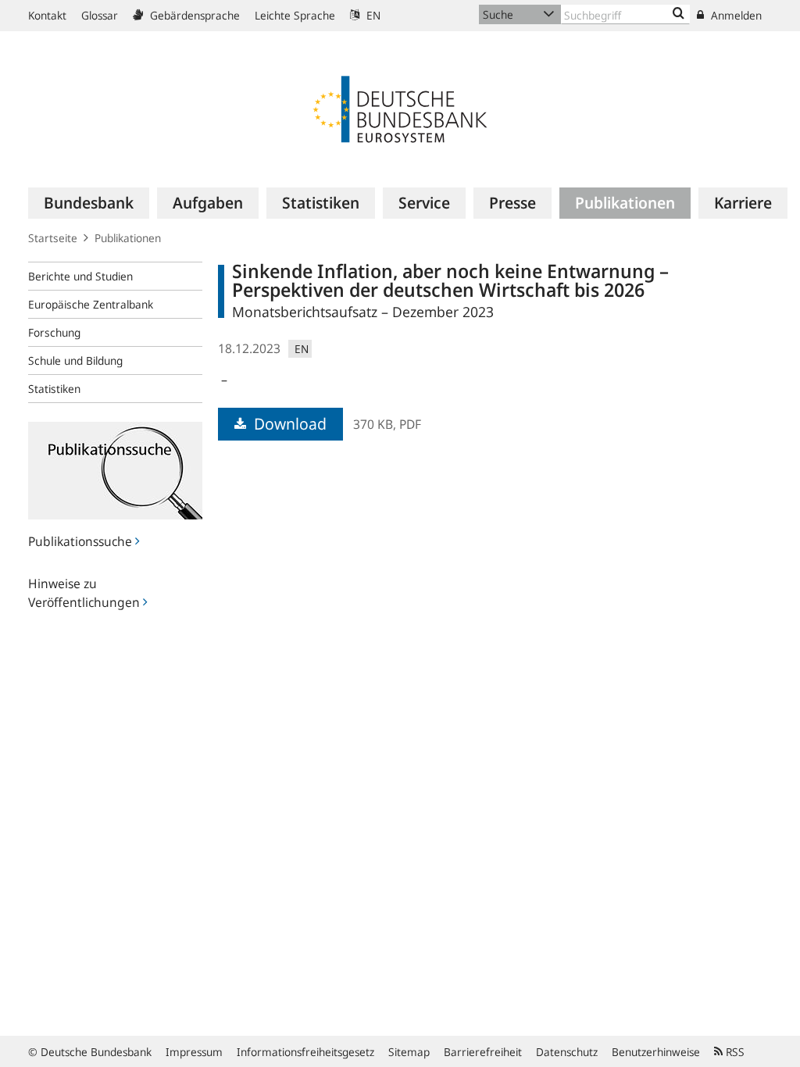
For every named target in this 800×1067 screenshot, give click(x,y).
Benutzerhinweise (656, 1051)
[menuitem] (88, 203)
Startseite (52, 237)
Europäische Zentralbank (90, 304)
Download (288, 423)
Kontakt (47, 15)
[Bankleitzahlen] (678, 14)
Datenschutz (567, 1051)
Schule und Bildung (75, 360)
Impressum (194, 1051)
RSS (734, 1051)
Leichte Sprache (295, 15)
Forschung (54, 332)
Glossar (99, 15)
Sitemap (409, 1051)
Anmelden (735, 15)
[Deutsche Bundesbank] (400, 107)
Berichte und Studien (80, 276)
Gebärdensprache (193, 15)
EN (371, 15)
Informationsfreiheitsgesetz (305, 1051)
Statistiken (54, 388)
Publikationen (128, 237)
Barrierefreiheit (483, 1051)
